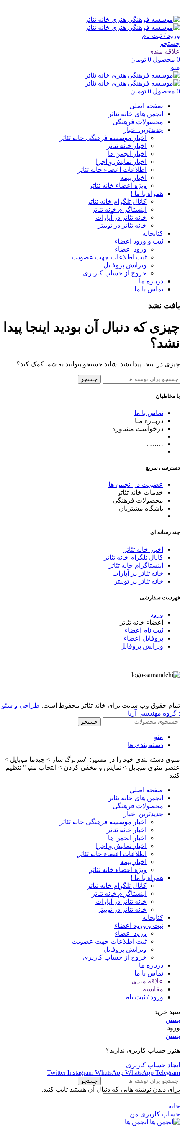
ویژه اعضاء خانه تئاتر (118, 185)
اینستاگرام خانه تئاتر (119, 209)
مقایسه (153, 989)
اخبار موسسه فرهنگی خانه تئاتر (103, 137)
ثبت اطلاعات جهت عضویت (109, 257)
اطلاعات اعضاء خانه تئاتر (112, 169)
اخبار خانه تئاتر (127, 145)
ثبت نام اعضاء (143, 630)
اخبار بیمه (133, 177)
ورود (156, 614)
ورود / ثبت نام (144, 997)
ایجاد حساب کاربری (153, 1065)
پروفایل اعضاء (143, 638)
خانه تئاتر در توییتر (122, 225)
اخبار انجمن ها (127, 153)
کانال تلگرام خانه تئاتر (117, 201)
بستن (172, 1019)
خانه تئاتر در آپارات (121, 217)
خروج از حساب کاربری (115, 273)
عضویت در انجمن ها (135, 484)
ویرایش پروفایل (125, 265)
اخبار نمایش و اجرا (121, 161)
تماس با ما (148, 412)
